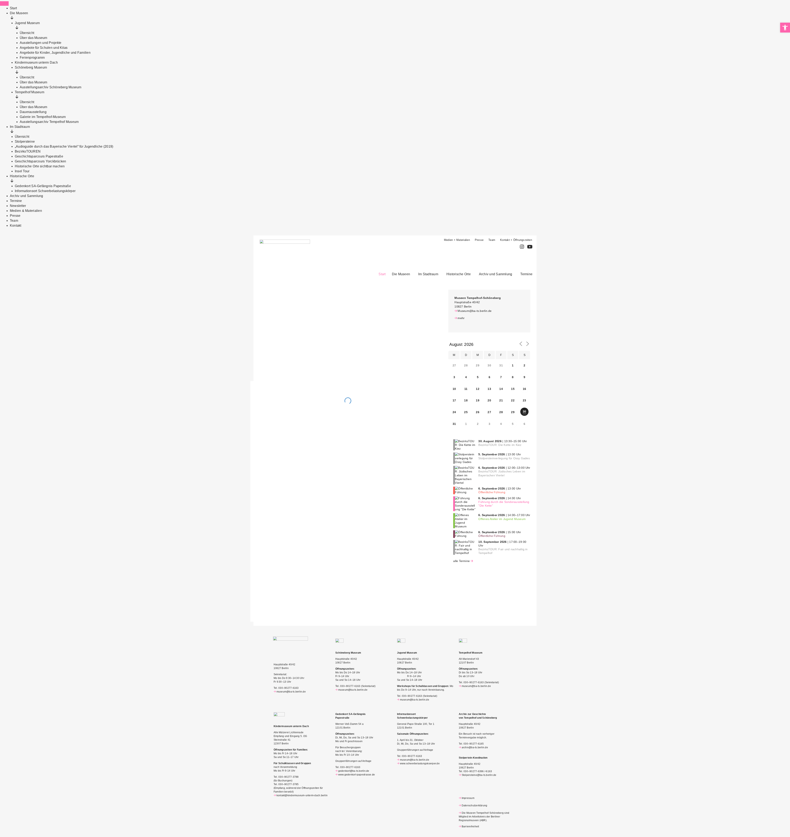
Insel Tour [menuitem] (22, 171)
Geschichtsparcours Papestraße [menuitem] (39, 156)
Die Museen (401, 274)
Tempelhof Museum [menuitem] (29, 92)
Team (491, 239)
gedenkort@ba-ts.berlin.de (353, 770)
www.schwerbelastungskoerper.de (420, 763)
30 (524, 411)
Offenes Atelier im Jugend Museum (502, 519)
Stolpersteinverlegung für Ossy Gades (504, 458)
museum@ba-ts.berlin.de (291, 691)
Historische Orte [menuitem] (22, 176)
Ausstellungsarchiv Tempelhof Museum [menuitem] (49, 122)
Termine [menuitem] (16, 201)
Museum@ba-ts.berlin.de (474, 310)
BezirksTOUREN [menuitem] (28, 151)
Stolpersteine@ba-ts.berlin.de (479, 775)
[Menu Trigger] (4, 3)
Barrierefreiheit (470, 826)
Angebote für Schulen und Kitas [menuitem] (43, 47)
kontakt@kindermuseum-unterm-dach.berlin (302, 795)
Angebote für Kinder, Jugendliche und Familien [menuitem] (55, 52)
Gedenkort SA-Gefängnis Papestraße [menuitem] (43, 186)
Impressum (468, 798)
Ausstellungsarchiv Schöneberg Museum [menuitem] (50, 87)
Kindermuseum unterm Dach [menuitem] (36, 62)
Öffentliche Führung (491, 492)
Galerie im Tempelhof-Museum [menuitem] (43, 117)
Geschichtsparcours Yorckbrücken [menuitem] (40, 161)
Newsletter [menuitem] (18, 206)
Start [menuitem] (13, 8)
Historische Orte (458, 274)
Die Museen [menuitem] (19, 13)
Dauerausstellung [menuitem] (33, 112)
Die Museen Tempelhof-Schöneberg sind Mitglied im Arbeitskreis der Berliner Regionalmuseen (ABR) (484, 816)
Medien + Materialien (457, 239)
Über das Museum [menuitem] (33, 38)
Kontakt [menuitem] (15, 225)
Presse (479, 239)
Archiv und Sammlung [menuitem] (26, 196)
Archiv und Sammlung (495, 274)
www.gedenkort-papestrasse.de (356, 774)
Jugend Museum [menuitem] (27, 23)
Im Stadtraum (428, 274)
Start (382, 274)
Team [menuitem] (14, 220)
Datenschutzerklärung (474, 805)
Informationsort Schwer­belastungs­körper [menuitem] (45, 191)
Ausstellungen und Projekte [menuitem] (40, 42)
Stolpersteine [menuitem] (25, 141)
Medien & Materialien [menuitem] (26, 210)
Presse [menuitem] (15, 215)
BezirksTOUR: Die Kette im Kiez (499, 444)
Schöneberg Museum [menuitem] (31, 67)
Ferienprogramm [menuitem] (32, 57)
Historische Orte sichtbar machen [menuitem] (40, 166)
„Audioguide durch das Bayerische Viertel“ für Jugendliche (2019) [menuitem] (64, 146)
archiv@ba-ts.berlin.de (475, 747)
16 (524, 389)
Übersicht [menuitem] (27, 33)
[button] (402, 274)
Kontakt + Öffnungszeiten (516, 239)
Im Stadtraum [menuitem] (20, 126)
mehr (461, 318)
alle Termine (461, 561)
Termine (526, 274)
